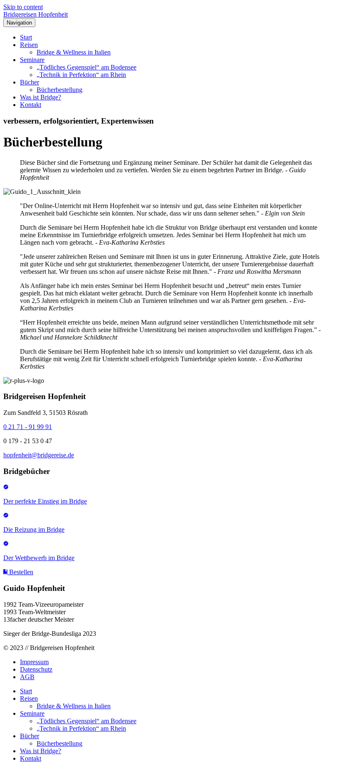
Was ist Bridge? (40, 97)
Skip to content (23, 6)
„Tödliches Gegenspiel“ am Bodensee (86, 67)
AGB (27, 676)
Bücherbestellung (59, 89)
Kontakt (30, 104)
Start (26, 37)
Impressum (34, 661)
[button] (18, 572)
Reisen (29, 44)
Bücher (29, 82)
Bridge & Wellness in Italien (74, 52)
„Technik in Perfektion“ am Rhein (81, 74)
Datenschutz (36, 669)
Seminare (32, 59)
